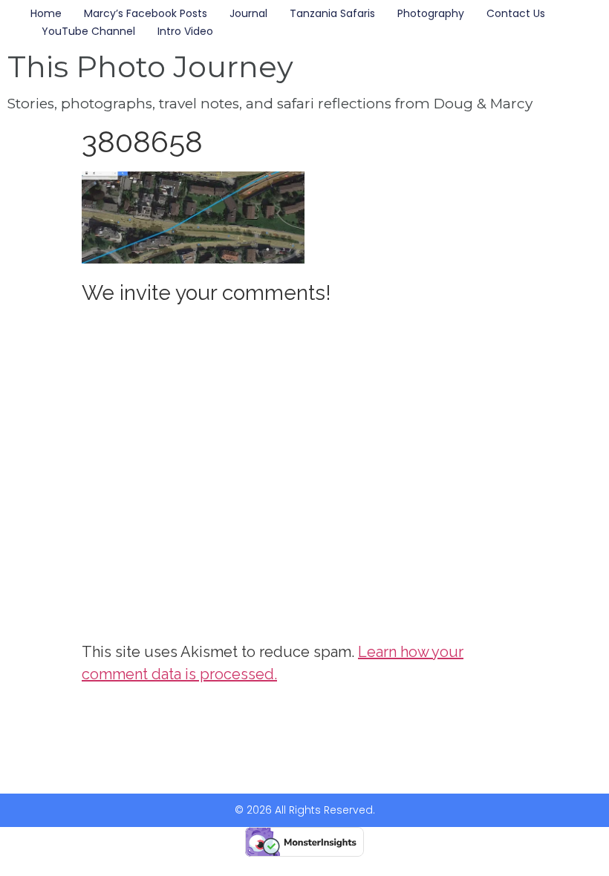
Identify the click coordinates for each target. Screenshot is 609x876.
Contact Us (515, 13)
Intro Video (185, 31)
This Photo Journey (150, 66)
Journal (248, 13)
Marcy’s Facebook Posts (145, 13)
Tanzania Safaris (332, 13)
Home (46, 13)
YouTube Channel (88, 31)
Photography (430, 13)
